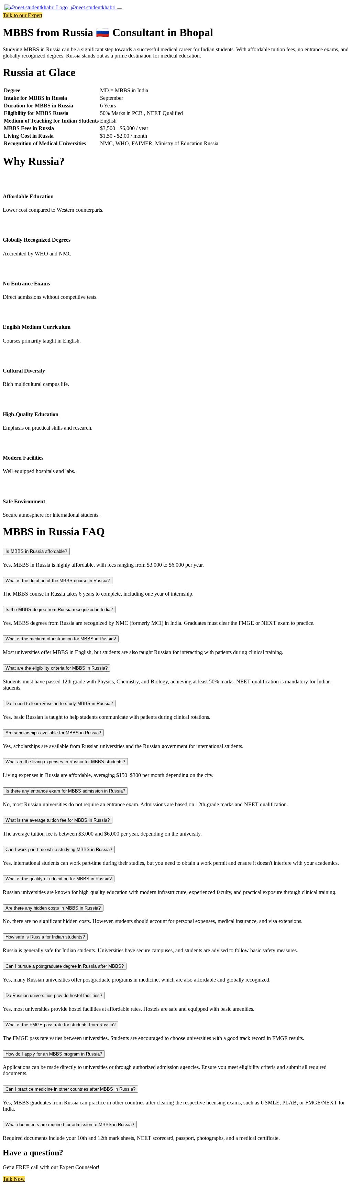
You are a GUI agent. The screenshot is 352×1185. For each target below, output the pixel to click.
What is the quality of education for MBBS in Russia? (59, 878)
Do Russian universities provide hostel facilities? (54, 995)
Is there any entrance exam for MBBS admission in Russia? (65, 791)
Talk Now (14, 1179)
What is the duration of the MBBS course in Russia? (58, 580)
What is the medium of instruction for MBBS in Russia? (61, 638)
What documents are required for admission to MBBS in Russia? (70, 1124)
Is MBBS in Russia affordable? (36, 551)
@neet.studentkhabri (93, 7)
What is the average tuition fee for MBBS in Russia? (58, 820)
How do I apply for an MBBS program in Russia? (54, 1054)
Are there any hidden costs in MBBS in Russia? (53, 908)
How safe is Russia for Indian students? (45, 937)
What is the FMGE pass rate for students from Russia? (61, 1024)
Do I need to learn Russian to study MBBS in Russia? (59, 703)
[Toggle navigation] (119, 9)
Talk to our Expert (22, 15)
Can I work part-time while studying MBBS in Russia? (59, 849)
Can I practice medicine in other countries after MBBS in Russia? (70, 1089)
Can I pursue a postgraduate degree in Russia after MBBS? (65, 966)
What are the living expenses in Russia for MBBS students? (65, 761)
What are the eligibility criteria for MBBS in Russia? (57, 668)
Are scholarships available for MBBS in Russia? (53, 732)
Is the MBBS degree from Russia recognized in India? (59, 609)
